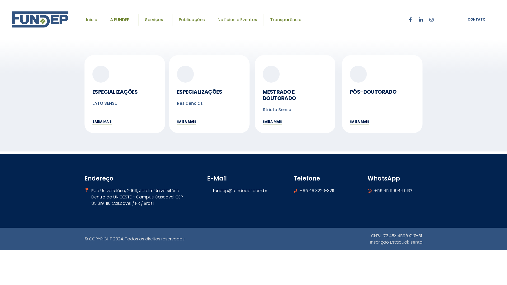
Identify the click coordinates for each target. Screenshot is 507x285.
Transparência (286, 20)
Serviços (154, 20)
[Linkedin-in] (421, 20)
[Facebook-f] (410, 20)
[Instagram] (431, 20)
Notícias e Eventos (237, 20)
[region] (69, 242)
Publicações (192, 20)
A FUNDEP (119, 20)
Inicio (91, 20)
